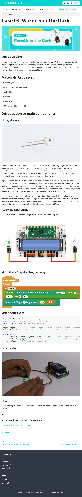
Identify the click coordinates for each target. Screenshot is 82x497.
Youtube (5, 468)
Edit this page (9, 433)
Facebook (5, 462)
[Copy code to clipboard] (78, 318)
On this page (8, 14)
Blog (3, 480)
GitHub (4, 483)
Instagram (6, 465)
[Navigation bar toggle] (3, 3)
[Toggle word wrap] (74, 318)
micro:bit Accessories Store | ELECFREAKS (17, 425)
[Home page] (3, 9)
